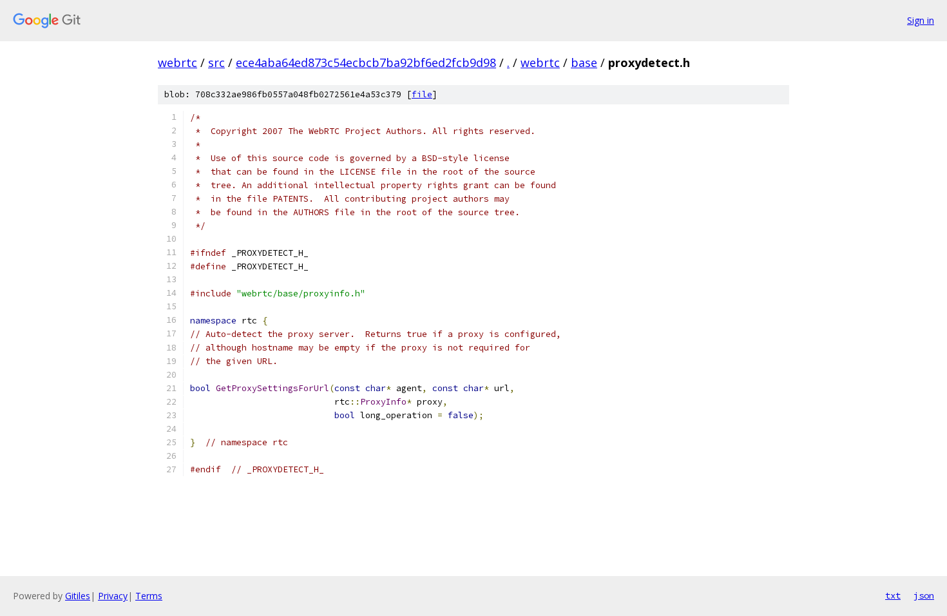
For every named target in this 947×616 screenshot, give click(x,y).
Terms (148, 596)
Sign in (920, 20)
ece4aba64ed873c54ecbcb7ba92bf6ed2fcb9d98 (366, 62)
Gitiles (77, 596)
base (584, 62)
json (924, 595)
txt (893, 595)
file (422, 94)
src (216, 62)
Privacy (113, 596)
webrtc (177, 62)
